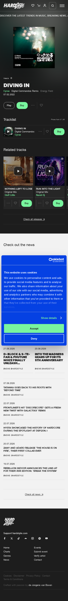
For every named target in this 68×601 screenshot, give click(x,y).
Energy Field (46, 91)
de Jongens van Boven (40, 585)
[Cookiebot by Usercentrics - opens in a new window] (49, 260)
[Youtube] (46, 538)
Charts (6, 551)
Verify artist (39, 555)
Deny (34, 338)
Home (6, 547)
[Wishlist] (33, 5)
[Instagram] (32, 538)
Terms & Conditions (13, 579)
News (6, 559)
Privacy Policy (33, 575)
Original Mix (11, 192)
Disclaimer (19, 575)
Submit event (40, 551)
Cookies (7, 575)
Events (37, 547)
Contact (38, 559)
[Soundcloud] (25, 538)
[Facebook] (4, 538)
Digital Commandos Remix (28, 131)
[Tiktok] (18, 538)
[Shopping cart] (39, 5)
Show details (49, 317)
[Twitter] (11, 538)
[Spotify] (39, 538)
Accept (34, 328)
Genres (7, 555)
